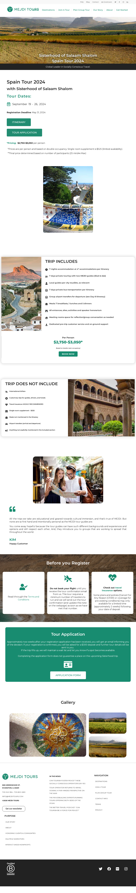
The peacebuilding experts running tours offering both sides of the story (66, 800)
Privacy (98, 810)
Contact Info (101, 798)
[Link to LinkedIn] (127, 2)
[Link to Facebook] (119, 2)
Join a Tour (100, 787)
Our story (10, 822)
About (8, 828)
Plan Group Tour (103, 793)
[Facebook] (109, 869)
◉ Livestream (106, 2)
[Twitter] (100, 869)
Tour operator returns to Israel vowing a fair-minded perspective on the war (66, 790)
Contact (95, 2)
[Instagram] (126, 869)
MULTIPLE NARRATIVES (14, 839)
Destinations (101, 781)
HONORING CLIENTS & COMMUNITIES (20, 833)
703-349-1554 (7, 792)
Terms (98, 804)
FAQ (81, 2)
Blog (88, 2)
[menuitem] (82, 2)
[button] (13, 808)
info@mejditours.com (12, 796)
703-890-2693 (19, 792)
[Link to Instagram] (123, 2)
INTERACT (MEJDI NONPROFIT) (17, 845)
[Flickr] (117, 869)
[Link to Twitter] (115, 2)
